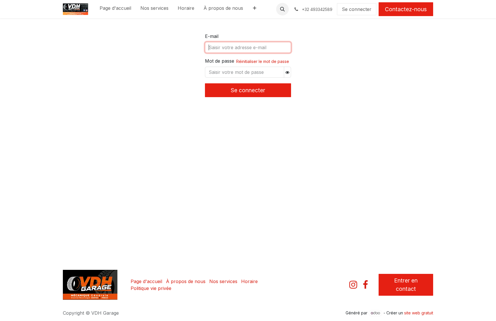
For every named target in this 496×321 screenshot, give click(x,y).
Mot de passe (219, 61)
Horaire (249, 281)
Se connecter (356, 9)
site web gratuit (418, 312)
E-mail (211, 36)
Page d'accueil (146, 281)
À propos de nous (186, 281)
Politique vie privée (151, 288)
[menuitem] (115, 9)
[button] (282, 9)
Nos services (223, 281)
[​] (353, 285)
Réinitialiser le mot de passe (262, 61)
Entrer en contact (406, 284)
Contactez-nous (406, 9)
